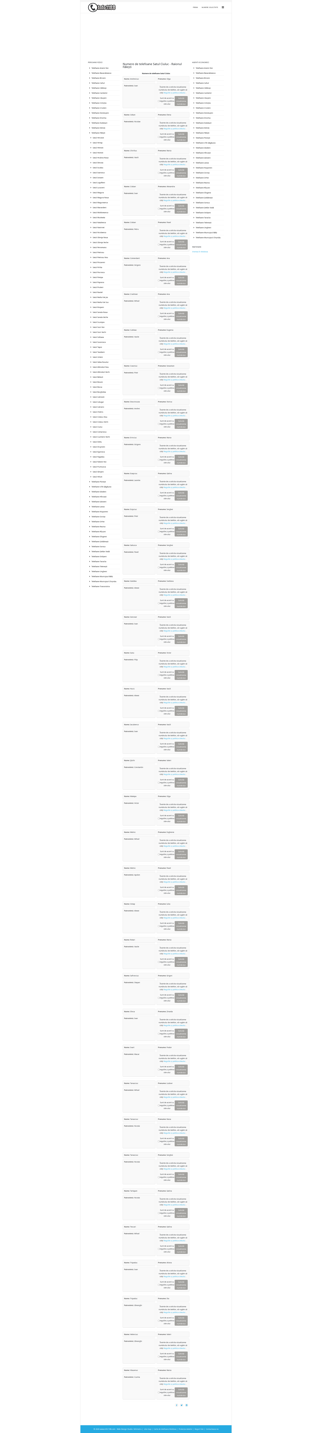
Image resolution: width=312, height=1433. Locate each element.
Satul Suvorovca (99, 342)
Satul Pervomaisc (99, 247)
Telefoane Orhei (98, 521)
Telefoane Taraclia (98, 561)
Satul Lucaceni (98, 187)
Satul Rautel (97, 292)
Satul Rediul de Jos (100, 297)
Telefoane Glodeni (98, 492)
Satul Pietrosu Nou (100, 257)
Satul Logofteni (98, 182)
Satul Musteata (98, 217)
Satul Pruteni (97, 287)
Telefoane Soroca (98, 546)
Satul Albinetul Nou (100, 367)
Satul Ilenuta (97, 162)
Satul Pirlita (97, 267)
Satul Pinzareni (98, 262)
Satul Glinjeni (98, 472)
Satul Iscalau (97, 167)
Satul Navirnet (98, 227)
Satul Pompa (97, 277)
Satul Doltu (97, 442)
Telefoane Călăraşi (99, 88)
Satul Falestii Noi (99, 462)
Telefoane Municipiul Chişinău (103, 581)
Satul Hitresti (97, 148)
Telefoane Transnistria (100, 586)
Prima (195, 7)
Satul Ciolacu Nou (99, 417)
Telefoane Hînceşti (99, 497)
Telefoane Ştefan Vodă (100, 551)
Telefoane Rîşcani (98, 531)
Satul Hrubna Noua (100, 157)
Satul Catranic (98, 407)
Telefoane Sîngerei (99, 536)
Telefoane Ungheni (99, 571)
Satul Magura (98, 192)
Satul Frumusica (99, 467)
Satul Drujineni (98, 447)
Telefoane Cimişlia (98, 103)
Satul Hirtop (97, 143)
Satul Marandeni (99, 207)
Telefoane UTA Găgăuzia (101, 487)
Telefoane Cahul (98, 83)
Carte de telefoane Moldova (165, 1429)
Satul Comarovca (99, 432)
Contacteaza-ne (212, 1429)
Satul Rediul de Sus (100, 302)
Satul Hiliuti (97, 477)
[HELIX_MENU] (223, 7)
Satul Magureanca (100, 202)
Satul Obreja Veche (100, 242)
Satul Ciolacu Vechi (100, 422)
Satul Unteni (97, 357)
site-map (147, 1429)
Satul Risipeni (98, 307)
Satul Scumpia (98, 322)
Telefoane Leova (98, 506)
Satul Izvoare (97, 177)
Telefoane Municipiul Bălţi (102, 576)
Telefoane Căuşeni (99, 98)
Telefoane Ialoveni (98, 501)
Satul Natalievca (99, 222)
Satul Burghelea (99, 392)
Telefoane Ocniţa (98, 516)
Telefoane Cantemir (99, 93)
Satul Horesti (97, 153)
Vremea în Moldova (200, 251)
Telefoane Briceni (98, 78)
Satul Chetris (97, 412)
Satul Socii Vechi (99, 332)
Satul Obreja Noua (100, 237)
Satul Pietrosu (98, 252)
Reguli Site (199, 1429)
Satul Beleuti (97, 377)
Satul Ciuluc (97, 427)
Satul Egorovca (98, 452)
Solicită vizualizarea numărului (181, 101)
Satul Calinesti (98, 397)
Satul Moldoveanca (100, 212)
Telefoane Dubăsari (99, 123)
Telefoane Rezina (98, 526)
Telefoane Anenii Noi (99, 68)
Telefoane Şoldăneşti (99, 541)
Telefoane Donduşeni (100, 113)
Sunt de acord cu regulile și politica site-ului (167, 101)
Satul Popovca (98, 282)
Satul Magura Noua (100, 197)
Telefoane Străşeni (99, 556)
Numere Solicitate (210, 7)
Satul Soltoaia (98, 337)
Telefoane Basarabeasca (101, 73)
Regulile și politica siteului (175, 93)
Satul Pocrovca (98, 272)
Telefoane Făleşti (98, 133)
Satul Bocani (97, 382)
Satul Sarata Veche (100, 317)
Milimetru (138, 1429)
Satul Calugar (98, 402)
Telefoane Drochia (98, 118)
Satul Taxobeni (98, 352)
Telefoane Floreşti (98, 482)
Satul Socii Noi (98, 327)
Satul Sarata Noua (99, 312)
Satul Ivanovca (98, 172)
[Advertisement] (156, 31)
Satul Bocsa (97, 387)
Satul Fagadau (98, 457)
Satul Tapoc (97, 347)
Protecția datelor (185, 1429)
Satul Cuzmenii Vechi (101, 437)
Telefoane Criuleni (98, 108)
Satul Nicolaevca (99, 232)
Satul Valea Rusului (100, 362)
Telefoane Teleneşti (99, 566)
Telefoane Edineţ (98, 128)
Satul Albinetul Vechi (101, 372)
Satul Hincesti (98, 138)
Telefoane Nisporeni (99, 511)
